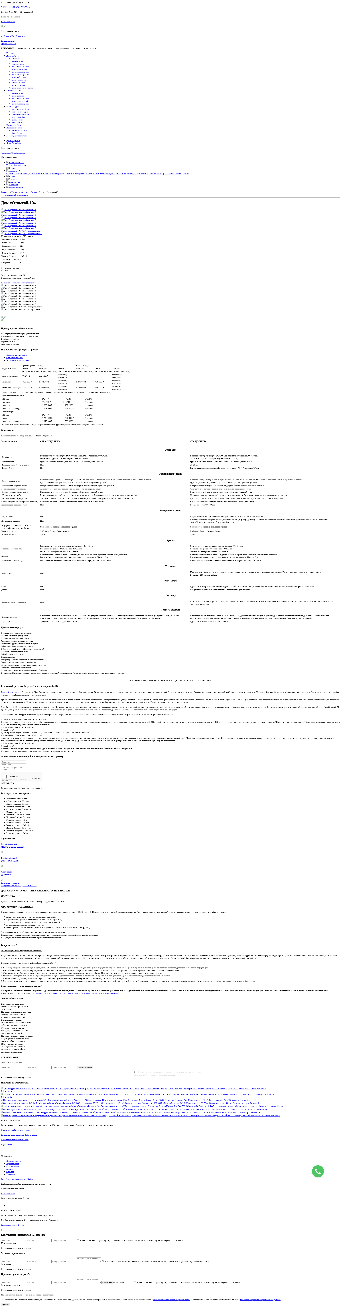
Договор (130, 173)
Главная (10, 53)
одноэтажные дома (20, 66)
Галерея (9, 165)
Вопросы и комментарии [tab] (17, 360)
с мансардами (72, 993)
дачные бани (17, 119)
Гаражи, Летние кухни (16, 135)
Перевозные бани (14, 127)
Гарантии (70, 173)
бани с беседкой (19, 122)
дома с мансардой (20, 101)
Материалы (80, 173)
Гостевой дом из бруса (11, 692)
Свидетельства (141, 173)
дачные (61, 993)
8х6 (46, 993)
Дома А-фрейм (13, 140)
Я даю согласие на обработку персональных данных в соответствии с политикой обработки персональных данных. (167, 1073)
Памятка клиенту (156, 173)
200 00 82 (8, 21)
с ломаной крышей (110, 993)
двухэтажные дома (20, 71)
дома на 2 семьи (19, 77)
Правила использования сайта (15, 1139)
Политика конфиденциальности (15, 1130)
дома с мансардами (20, 74)
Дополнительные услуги (40, 173)
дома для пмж (18, 95)
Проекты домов (13, 1161)
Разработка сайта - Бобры (12, 1225)
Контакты (10, 1174)
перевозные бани (19, 130)
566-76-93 (23, 7)
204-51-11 (8, 7)
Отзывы (178, 173)
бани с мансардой (20, 111)
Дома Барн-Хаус (13, 143)
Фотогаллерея (12, 1166)
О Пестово (169, 173)
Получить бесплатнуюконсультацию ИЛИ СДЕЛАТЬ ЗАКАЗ (18, 884)
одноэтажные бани (20, 109)
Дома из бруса (12, 56)
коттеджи (16, 58)
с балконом (85, 993)
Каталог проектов (19, 192)
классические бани (20, 114)
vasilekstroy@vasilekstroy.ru (13, 36)
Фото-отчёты (20, 165)
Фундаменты (92, 173)
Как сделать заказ (20, 173)
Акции (9, 1169)
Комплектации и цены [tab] (16, 355)
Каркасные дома (13, 90)
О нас (9, 173)
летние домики (18, 85)
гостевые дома (18, 82)
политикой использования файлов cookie (171, 1299)
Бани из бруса (12, 106)
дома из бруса (37, 993)
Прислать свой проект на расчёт (8, 42)
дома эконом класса (21, 69)
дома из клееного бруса (22, 87)
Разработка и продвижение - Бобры (17, 1179)
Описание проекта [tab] (14, 357)
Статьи (186, 173)
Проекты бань (12, 1163)
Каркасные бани (13, 125)
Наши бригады (58, 173)
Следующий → (23, 195)
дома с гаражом (19, 79)
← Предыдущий (8, 195)
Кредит (101, 173)
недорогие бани (19, 117)
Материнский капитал (115, 173)
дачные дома (17, 61)
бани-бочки (17, 133)
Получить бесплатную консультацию (18, 282)
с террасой (95, 993)
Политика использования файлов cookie (19, 1135)
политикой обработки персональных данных (260, 1299)
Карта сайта (6, 1144)
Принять (5, 1304)
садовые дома (18, 64)
